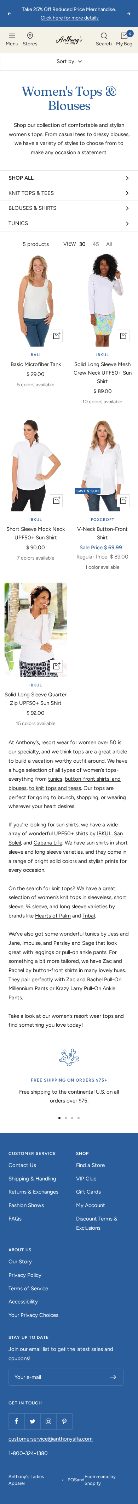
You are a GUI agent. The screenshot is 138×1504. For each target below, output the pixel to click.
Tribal (88, 916)
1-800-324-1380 (28, 1453)
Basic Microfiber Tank (36, 364)
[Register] (113, 1377)
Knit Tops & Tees (31, 193)
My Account (90, 1205)
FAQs (15, 1219)
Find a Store (90, 1165)
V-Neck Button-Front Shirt (102, 533)
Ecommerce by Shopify (100, 1480)
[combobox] (104, 40)
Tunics (18, 223)
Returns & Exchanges (33, 1192)
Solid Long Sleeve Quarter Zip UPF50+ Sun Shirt (36, 698)
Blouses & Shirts (32, 208)
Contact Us (22, 1165)
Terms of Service (28, 1288)
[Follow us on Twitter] (32, 1421)
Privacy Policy (24, 1275)
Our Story (20, 1261)
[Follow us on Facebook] (16, 1421)
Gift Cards (88, 1192)
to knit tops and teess (55, 788)
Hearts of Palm (53, 916)
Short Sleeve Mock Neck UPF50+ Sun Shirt (35, 533)
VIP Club (86, 1178)
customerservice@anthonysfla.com (50, 1439)
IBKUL (102, 355)
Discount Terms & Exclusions (96, 1223)
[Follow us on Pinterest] (64, 1421)
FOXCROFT (102, 519)
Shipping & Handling (32, 1178)
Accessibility (23, 1301)
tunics (55, 779)
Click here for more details (70, 18)
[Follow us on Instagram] (48, 1421)
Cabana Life (48, 843)
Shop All (21, 178)
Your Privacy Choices (33, 1315)
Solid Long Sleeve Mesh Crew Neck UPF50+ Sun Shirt (103, 373)
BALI (36, 355)
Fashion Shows (26, 1205)
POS (72, 1479)
